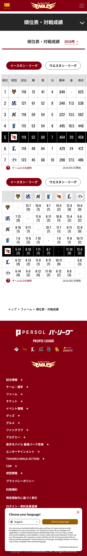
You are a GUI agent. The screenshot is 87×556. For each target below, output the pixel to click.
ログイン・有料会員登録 (21, 506)
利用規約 (11, 489)
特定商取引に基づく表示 (21, 498)
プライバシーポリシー (20, 481)
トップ (12, 309)
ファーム (26, 309)
